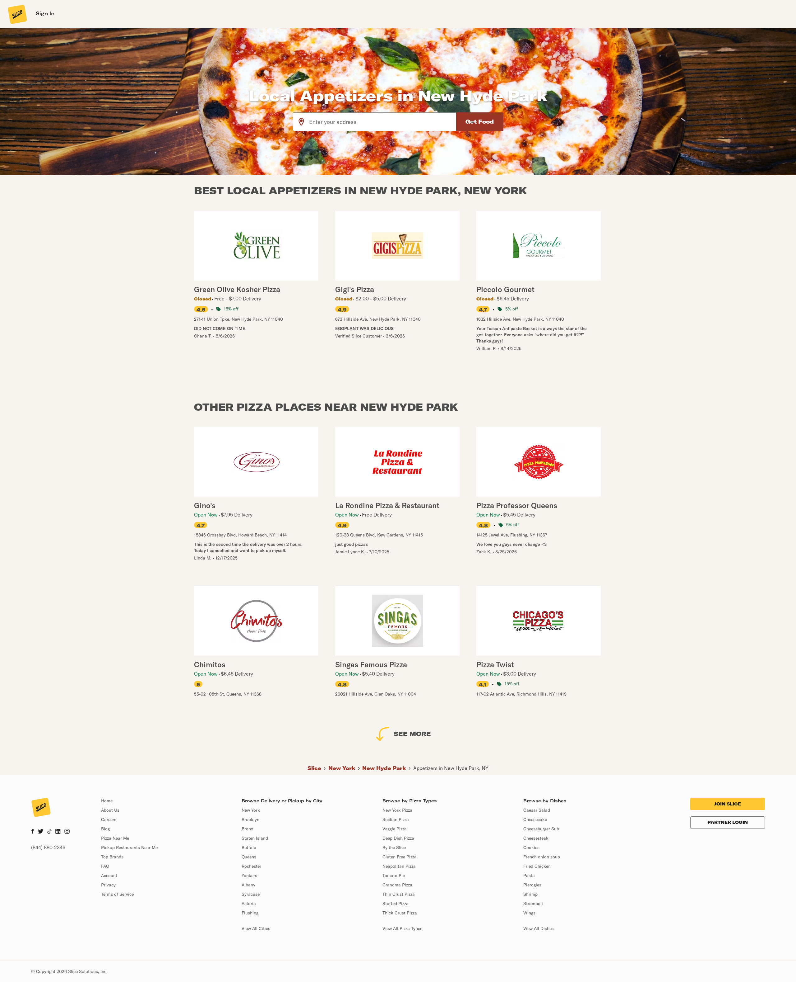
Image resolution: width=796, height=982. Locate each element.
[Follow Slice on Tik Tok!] (49, 832)
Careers (108, 819)
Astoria (249, 903)
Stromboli (533, 903)
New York (341, 768)
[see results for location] (301, 122)
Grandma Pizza (397, 885)
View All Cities (256, 928)
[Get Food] (479, 121)
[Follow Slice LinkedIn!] (58, 832)
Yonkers (249, 875)
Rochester (251, 866)
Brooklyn (250, 819)
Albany (248, 885)
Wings (529, 913)
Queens (249, 857)
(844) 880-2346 (48, 847)
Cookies (531, 847)
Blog (105, 829)
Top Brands (112, 857)
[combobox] (383, 122)
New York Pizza (397, 810)
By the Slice (394, 847)
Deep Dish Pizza (398, 838)
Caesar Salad (536, 810)
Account (109, 875)
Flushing (250, 913)
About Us (110, 810)
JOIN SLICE (727, 804)
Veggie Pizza (394, 829)
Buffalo (249, 847)
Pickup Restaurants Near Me (129, 847)
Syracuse (251, 894)
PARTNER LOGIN (727, 822)
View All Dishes (538, 928)
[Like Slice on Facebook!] (32, 832)
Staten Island (255, 838)
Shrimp (530, 894)
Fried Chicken (537, 866)
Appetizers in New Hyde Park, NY (450, 768)
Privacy (108, 885)
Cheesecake (535, 819)
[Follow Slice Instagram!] (67, 832)
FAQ (105, 866)
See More (412, 734)
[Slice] (16, 14)
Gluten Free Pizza (399, 857)
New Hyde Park (384, 768)
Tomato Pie (393, 875)
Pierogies (532, 885)
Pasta (529, 875)
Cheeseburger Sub (541, 829)
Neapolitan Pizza (399, 866)
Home (107, 801)
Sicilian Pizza (395, 819)
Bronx (247, 829)
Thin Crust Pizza (398, 894)
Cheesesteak (535, 838)
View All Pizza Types (402, 928)
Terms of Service (117, 894)
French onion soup (541, 857)
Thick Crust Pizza (399, 913)
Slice (314, 768)
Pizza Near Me (115, 838)
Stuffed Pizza (395, 903)
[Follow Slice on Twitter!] (41, 832)
